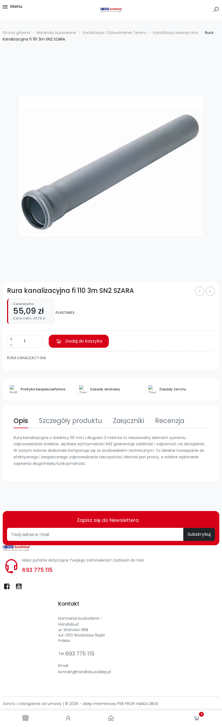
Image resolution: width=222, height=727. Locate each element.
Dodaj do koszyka (83, 341)
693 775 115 (37, 570)
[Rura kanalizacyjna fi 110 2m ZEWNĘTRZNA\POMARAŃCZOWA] (210, 291)
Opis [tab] (21, 420)
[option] (111, 166)
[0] (196, 719)
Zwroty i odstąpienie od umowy (33, 703)
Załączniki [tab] (128, 420)
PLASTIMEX (65, 312)
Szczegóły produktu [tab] (70, 420)
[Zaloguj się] (68, 719)
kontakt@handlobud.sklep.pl (84, 672)
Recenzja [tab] (169, 420)
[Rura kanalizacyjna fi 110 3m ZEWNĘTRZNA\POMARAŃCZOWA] (199, 291)
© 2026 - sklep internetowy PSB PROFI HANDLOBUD (111, 703)
